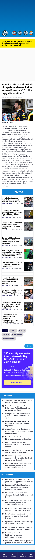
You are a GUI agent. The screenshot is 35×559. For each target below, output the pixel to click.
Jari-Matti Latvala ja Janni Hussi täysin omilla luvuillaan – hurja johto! (12, 292)
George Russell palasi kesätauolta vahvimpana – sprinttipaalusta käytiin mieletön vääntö (12, 253)
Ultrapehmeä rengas (9, 338)
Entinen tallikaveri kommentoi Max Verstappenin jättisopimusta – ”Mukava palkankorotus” (12, 318)
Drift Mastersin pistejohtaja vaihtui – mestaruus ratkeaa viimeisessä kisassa (18, 516)
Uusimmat (8, 395)
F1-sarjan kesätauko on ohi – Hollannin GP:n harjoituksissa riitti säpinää (11, 280)
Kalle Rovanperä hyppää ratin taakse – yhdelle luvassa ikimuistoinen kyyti (19, 528)
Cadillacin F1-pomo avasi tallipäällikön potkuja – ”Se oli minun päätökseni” (19, 542)
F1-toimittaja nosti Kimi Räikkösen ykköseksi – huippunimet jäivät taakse (19, 480)
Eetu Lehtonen (6, 217)
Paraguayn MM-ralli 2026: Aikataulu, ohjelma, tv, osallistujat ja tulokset (18, 509)
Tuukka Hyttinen (7, 97)
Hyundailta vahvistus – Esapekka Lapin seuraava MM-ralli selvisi (19, 523)
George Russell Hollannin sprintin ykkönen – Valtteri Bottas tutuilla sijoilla (12, 225)
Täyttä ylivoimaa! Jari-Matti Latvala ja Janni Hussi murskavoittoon (11, 200)
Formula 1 (13, 331)
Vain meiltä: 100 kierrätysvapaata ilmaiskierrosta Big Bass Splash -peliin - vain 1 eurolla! (17, 43)
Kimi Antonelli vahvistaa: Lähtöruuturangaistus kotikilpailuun (12, 264)
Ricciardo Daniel (17, 334)
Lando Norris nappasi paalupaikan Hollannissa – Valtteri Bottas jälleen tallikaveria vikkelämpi (12, 213)
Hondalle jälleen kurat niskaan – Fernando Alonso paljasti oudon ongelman (11, 241)
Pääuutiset (6, 334)
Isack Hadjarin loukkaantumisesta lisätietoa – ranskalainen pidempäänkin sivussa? (17, 535)
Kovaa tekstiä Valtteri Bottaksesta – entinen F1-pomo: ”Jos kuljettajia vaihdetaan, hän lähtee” (18, 487)
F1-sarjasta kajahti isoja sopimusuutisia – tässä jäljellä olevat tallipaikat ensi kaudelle (11, 305)
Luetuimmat (8, 475)
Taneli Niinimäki (7, 203)
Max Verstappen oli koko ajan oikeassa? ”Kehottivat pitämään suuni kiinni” (19, 495)
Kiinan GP (22, 331)
